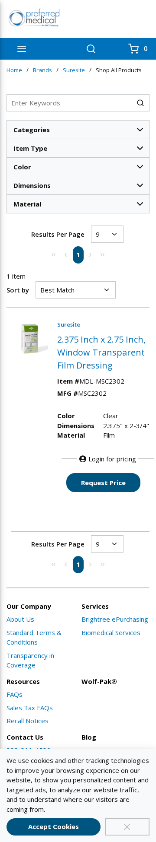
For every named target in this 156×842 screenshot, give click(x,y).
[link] (54, 254)
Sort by (17, 290)
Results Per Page (57, 234)
